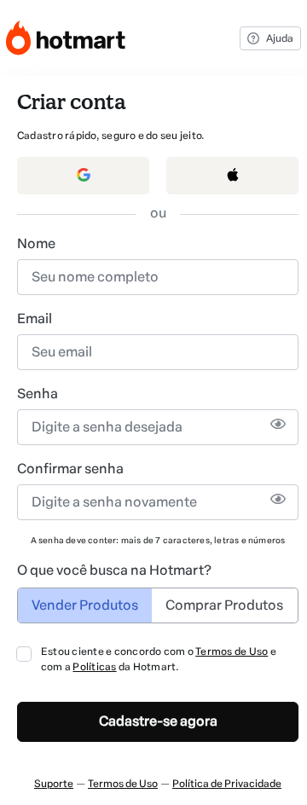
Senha (37, 393)
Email (34, 318)
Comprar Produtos (224, 605)
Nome (36, 243)
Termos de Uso (231, 651)
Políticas (94, 667)
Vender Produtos (85, 605)
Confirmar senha (70, 468)
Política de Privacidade (226, 784)
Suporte (53, 784)
